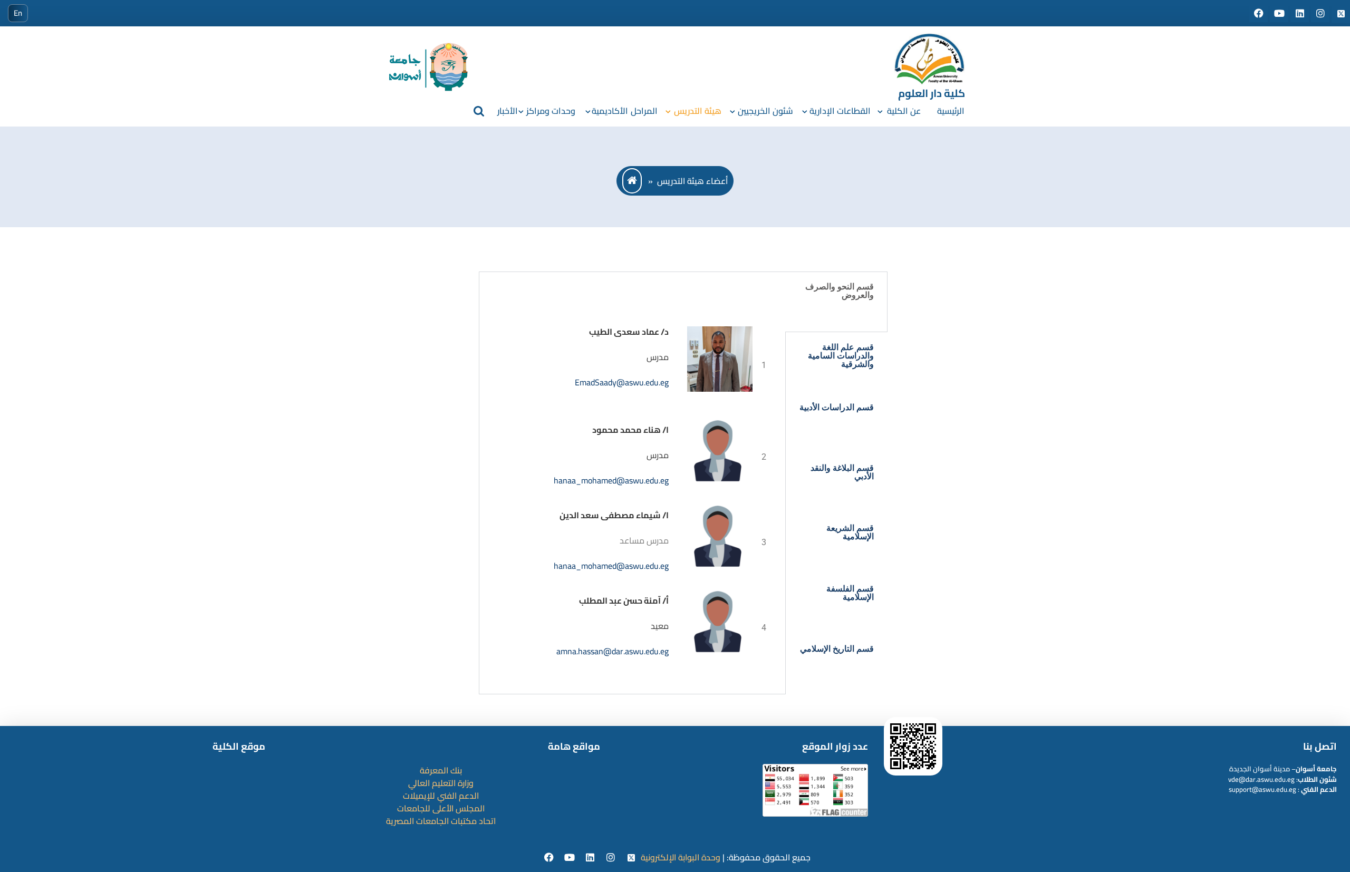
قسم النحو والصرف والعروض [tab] (839, 291)
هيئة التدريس (697, 111)
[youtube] (571, 858)
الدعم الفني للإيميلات (441, 795)
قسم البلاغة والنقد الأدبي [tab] (842, 472)
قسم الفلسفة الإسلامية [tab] (850, 593)
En (18, 13)
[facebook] (550, 858)
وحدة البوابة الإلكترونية (680, 857)
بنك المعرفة (441, 770)
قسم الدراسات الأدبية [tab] (836, 407)
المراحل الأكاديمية (624, 111)
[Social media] (1259, 14)
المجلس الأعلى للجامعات (441, 808)
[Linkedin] (591, 858)
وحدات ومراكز (550, 111)
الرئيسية (951, 111)
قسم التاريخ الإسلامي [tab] (837, 649)
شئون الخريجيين (765, 111)
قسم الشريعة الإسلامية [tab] (850, 532)
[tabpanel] (632, 483)
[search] (478, 110)
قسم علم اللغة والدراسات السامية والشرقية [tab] (841, 355)
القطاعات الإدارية (840, 111)
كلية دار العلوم (931, 93)
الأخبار (507, 111)
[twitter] (631, 858)
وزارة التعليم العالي (441, 783)
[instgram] (612, 858)
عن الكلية (904, 111)
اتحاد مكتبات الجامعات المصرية (441, 821)
